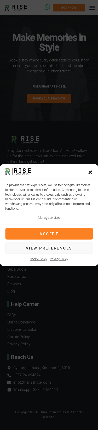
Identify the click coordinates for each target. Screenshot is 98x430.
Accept (49, 233)
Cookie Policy (38, 259)
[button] (90, 172)
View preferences (49, 248)
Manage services (49, 218)
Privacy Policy (59, 259)
